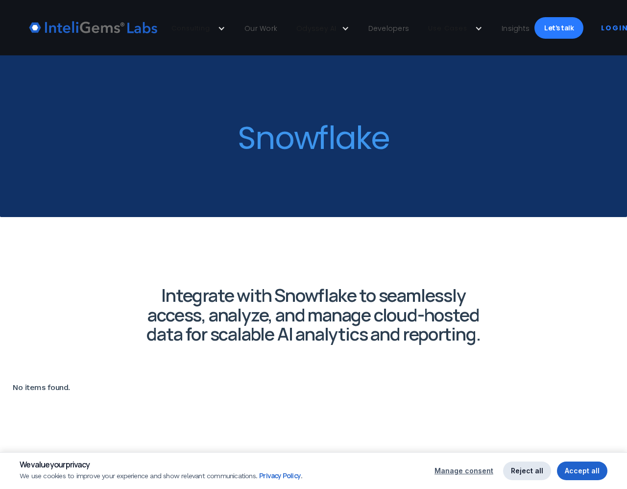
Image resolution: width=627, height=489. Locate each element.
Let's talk (559, 27)
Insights (516, 28)
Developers (389, 28)
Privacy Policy (280, 475)
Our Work (260, 28)
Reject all (527, 470)
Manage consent (463, 470)
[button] (198, 28)
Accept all (582, 470)
